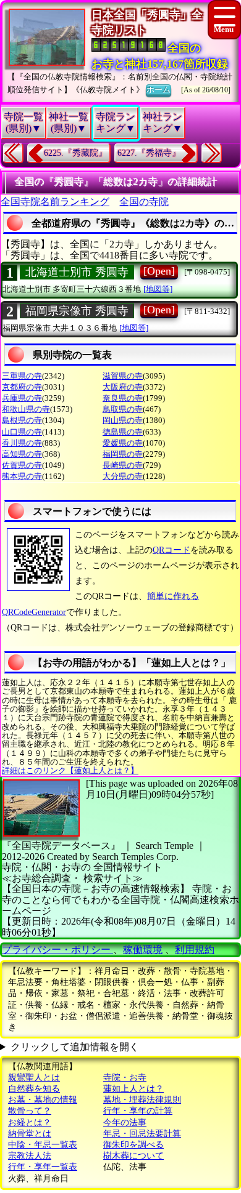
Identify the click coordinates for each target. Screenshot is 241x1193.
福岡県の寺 (123, 454)
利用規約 (194, 949)
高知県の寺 (22, 454)
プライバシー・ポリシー (57, 949)
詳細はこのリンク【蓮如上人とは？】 (70, 770)
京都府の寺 (22, 387)
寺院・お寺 (124, 1077)
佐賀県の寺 (22, 465)
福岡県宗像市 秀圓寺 (77, 311)
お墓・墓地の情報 (42, 1099)
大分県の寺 (123, 476)
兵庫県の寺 (22, 398)
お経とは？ (29, 1122)
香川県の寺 (22, 443)
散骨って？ (29, 1110)
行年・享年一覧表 (42, 1166)
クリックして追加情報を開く (75, 1047)
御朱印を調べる (133, 1144)
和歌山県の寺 (26, 409)
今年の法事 (124, 1122)
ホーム (158, 89)
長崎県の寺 (123, 465)
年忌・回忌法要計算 (142, 1133)
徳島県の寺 (123, 431)
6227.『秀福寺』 (148, 153)
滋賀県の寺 (123, 375)
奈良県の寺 (123, 398)
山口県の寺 (22, 431)
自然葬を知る (34, 1088)
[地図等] (157, 289)
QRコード (171, 550)
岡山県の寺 (123, 420)
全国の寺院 (144, 201)
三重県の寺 (22, 375)
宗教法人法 (29, 1155)
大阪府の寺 (123, 387)
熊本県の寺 (22, 476)
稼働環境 (143, 949)
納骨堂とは (29, 1133)
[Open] (159, 271)
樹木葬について (133, 1155)
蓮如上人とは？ (133, 1088)
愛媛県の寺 (123, 443)
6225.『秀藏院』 (75, 153)
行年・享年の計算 (137, 1110)
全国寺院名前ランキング (55, 201)
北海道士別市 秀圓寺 (77, 272)
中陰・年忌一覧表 (42, 1144)
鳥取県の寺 (123, 409)
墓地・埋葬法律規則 (142, 1099)
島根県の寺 (22, 420)
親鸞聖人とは (34, 1077)
